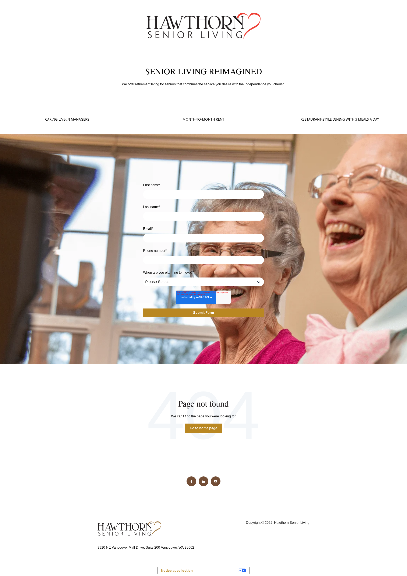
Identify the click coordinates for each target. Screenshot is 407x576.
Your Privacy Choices (217, 570)
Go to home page (203, 428)
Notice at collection (177, 570)
